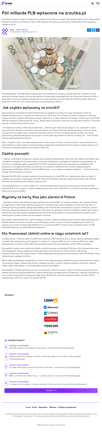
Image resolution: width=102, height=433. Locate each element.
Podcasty (50, 390)
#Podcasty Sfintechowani (19, 345)
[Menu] (97, 4)
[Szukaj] (92, 3)
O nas (28, 407)
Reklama (52, 407)
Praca (34, 407)
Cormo (63, 425)
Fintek (12, 30)
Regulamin (43, 407)
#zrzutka (24, 30)
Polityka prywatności (67, 407)
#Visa (18, 30)
